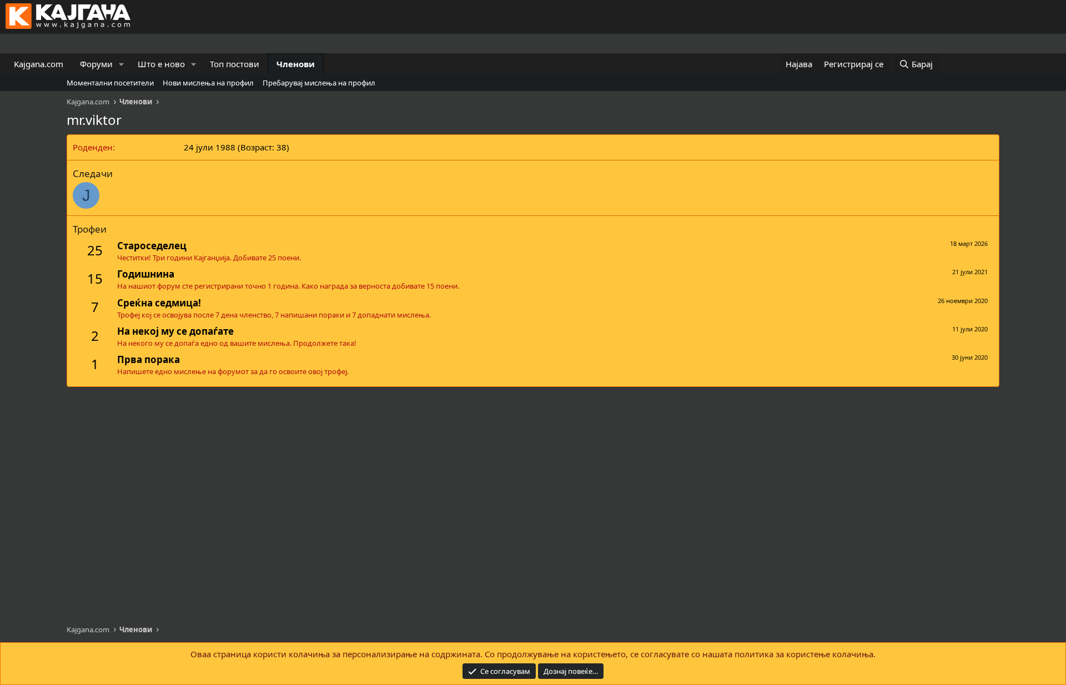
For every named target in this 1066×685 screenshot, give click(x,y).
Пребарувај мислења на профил (319, 83)
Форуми (96, 63)
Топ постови (234, 63)
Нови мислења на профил (208, 83)
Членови (295, 63)
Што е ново (161, 63)
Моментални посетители (110, 83)
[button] (121, 64)
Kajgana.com (38, 63)
